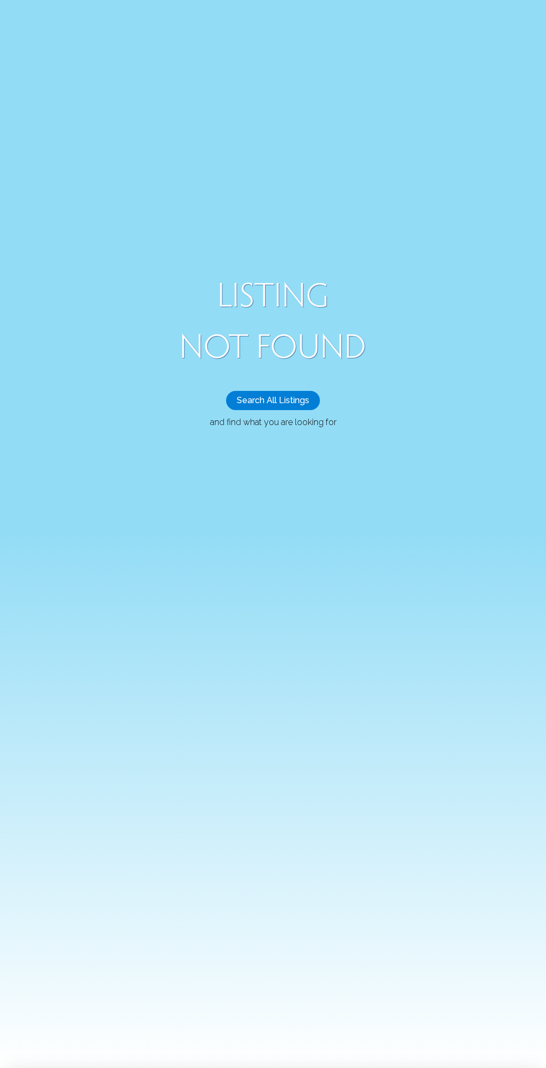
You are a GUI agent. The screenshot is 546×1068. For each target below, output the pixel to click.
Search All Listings (273, 400)
